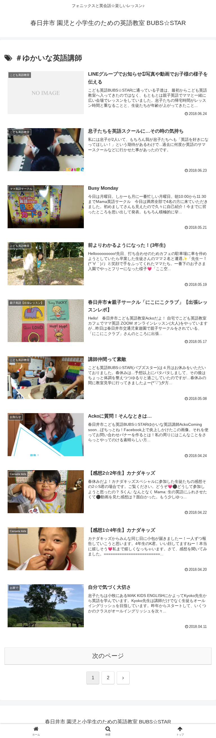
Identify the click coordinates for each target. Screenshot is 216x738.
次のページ (108, 655)
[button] (199, 710)
